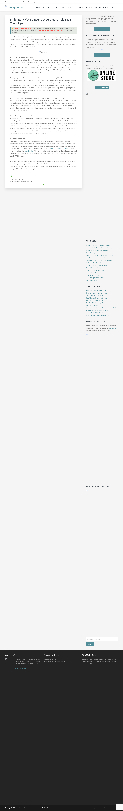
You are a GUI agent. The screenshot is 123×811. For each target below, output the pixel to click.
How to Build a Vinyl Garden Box (96, 265)
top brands (112, 328)
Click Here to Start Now (101, 29)
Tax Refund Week (91, 280)
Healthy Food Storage (93, 275)
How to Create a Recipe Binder (96, 258)
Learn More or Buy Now (101, 55)
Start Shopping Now (102, 87)
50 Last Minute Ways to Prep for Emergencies (101, 248)
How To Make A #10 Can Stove (95, 313)
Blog (93, 808)
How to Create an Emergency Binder (98, 245)
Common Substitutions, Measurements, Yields (101, 308)
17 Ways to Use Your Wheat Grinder (97, 263)
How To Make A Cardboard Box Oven (97, 315)
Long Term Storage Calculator (96, 295)
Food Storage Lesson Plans (95, 300)
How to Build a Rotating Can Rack (97, 250)
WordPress (47, 808)
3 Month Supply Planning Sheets (96, 293)
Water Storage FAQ (92, 253)
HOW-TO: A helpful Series (94, 273)
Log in (53, 808)
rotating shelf (29, 151)
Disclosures (107, 808)
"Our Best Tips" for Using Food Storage (99, 260)
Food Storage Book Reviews (95, 278)
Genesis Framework (37, 808)
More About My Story (21, 668)
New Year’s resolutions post (59, 148)
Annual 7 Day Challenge (93, 268)
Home (81, 808)
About (87, 808)
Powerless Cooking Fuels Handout (97, 310)
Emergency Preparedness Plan (96, 290)
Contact (115, 808)
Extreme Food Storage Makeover (96, 270)
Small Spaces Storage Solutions (96, 298)
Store (99, 808)
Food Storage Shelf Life (93, 305)
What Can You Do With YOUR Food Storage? (100, 255)
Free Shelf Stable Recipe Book (96, 303)
